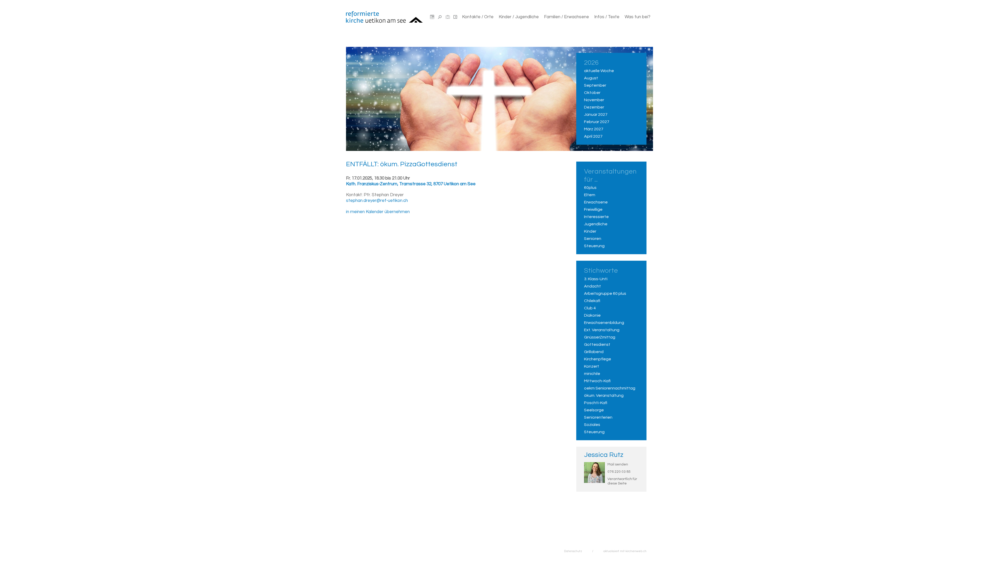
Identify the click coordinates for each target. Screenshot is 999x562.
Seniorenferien (598, 417)
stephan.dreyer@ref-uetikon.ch (377, 200)
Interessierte (596, 217)
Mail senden (617, 464)
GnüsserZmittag (599, 337)
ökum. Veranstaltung (604, 395)
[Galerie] (448, 17)
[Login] (455, 17)
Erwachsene (596, 202)
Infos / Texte (606, 17)
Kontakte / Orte (478, 17)
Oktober (592, 93)
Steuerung (594, 246)
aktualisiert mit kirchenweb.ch (624, 551)
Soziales (592, 425)
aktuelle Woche (599, 71)
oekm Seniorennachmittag (609, 388)
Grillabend (594, 352)
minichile (592, 374)
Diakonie (592, 315)
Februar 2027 (596, 122)
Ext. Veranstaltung (601, 330)
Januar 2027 (595, 114)
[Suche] (440, 17)
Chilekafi (592, 301)
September (595, 85)
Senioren (592, 239)
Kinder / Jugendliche (519, 17)
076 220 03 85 (619, 472)
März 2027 (593, 129)
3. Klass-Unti (595, 279)
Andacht (592, 286)
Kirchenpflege (597, 359)
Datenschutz (573, 551)
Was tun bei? (637, 17)
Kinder (590, 231)
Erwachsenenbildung (604, 323)
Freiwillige (593, 209)
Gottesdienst (597, 344)
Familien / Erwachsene (566, 17)
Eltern (589, 195)
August (591, 78)
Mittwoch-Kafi (597, 381)
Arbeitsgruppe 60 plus (605, 293)
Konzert (591, 366)
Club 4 (590, 308)
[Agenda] (432, 17)
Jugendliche (595, 224)
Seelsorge (594, 410)
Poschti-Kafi (595, 403)
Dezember (594, 107)
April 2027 (593, 136)
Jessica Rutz (603, 454)
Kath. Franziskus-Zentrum (411, 184)
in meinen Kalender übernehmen (378, 211)
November (594, 100)
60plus (590, 188)
